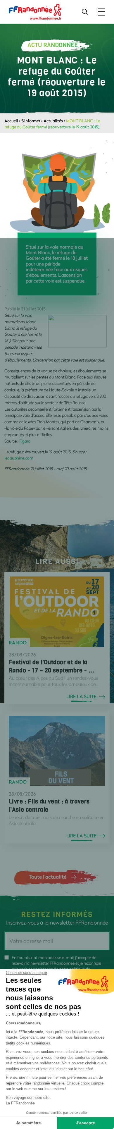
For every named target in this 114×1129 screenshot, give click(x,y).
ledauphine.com (18, 458)
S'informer (30, 120)
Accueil (11, 120)
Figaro (24, 441)
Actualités (53, 120)
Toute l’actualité (47, 876)
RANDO (18, 642)
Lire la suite (81, 696)
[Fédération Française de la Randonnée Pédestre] (35, 11)
